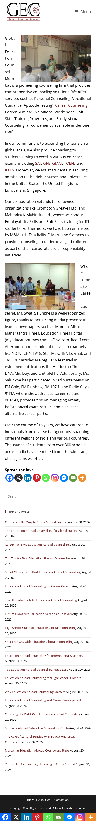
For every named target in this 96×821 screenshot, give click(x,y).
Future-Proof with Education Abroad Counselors (38, 614)
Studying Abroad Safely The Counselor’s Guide (37, 728)
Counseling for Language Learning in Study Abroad (40, 764)
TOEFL (69, 163)
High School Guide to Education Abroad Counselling (40, 628)
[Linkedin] (28, 478)
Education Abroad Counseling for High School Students (43, 678)
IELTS (9, 170)
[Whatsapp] (46, 478)
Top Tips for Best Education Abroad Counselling (37, 558)
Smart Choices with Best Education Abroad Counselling (43, 572)
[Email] (73, 478)
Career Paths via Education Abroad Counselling (37, 544)
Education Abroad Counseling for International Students (44, 656)
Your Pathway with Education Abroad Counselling (39, 642)
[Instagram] (55, 478)
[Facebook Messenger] (64, 478)
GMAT (57, 163)
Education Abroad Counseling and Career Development (43, 700)
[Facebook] (9, 478)
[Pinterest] (37, 478)
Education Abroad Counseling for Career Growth (38, 586)
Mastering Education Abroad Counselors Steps (37, 750)
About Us (44, 800)
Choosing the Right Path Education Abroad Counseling (42, 714)
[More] (82, 478)
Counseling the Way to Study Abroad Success (36, 522)
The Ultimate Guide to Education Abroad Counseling (41, 600)
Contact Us (61, 800)
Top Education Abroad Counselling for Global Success (41, 531)
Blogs (30, 800)
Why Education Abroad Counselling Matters (35, 692)
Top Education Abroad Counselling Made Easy (36, 669)
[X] (18, 478)
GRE (46, 163)
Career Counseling (71, 105)
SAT (38, 163)
